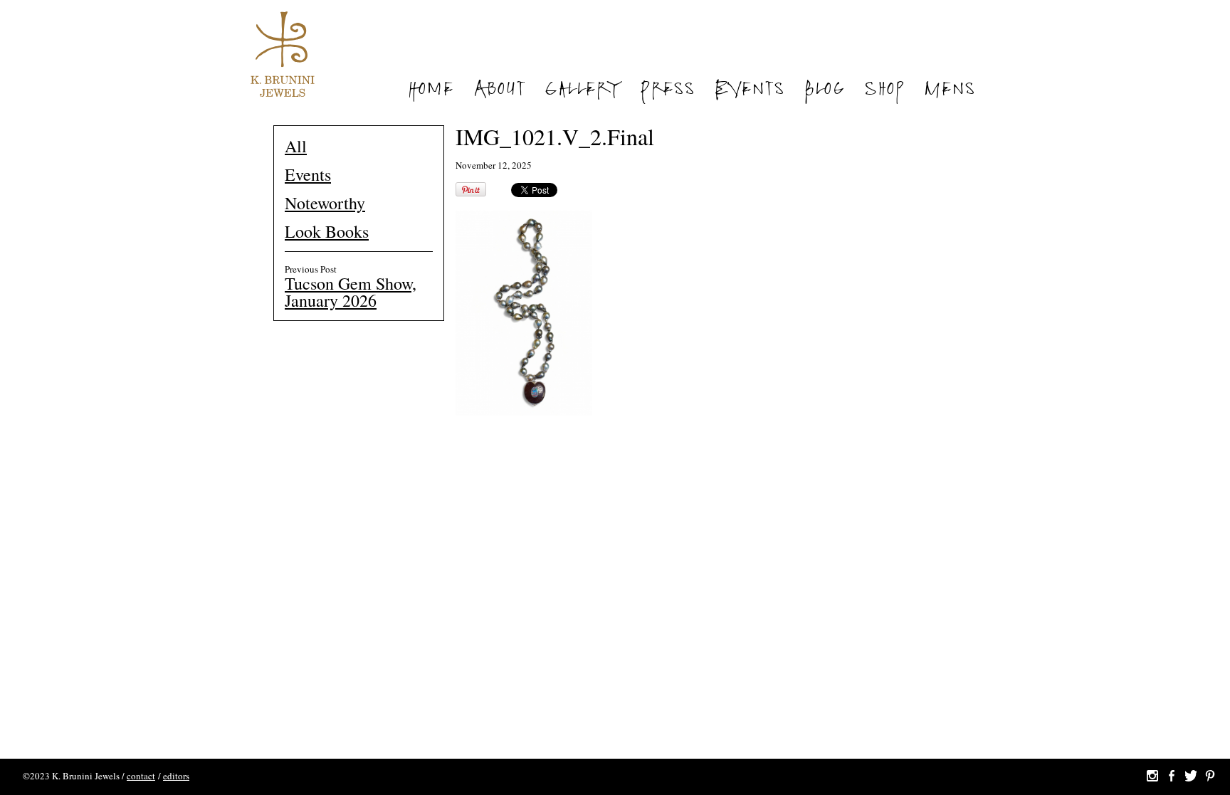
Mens (949, 91)
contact (141, 775)
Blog (824, 91)
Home (430, 91)
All (296, 146)
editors (176, 775)
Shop (884, 91)
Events (749, 91)
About (499, 91)
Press (667, 91)
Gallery (583, 91)
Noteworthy (325, 202)
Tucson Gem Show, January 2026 (350, 292)
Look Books (327, 231)
